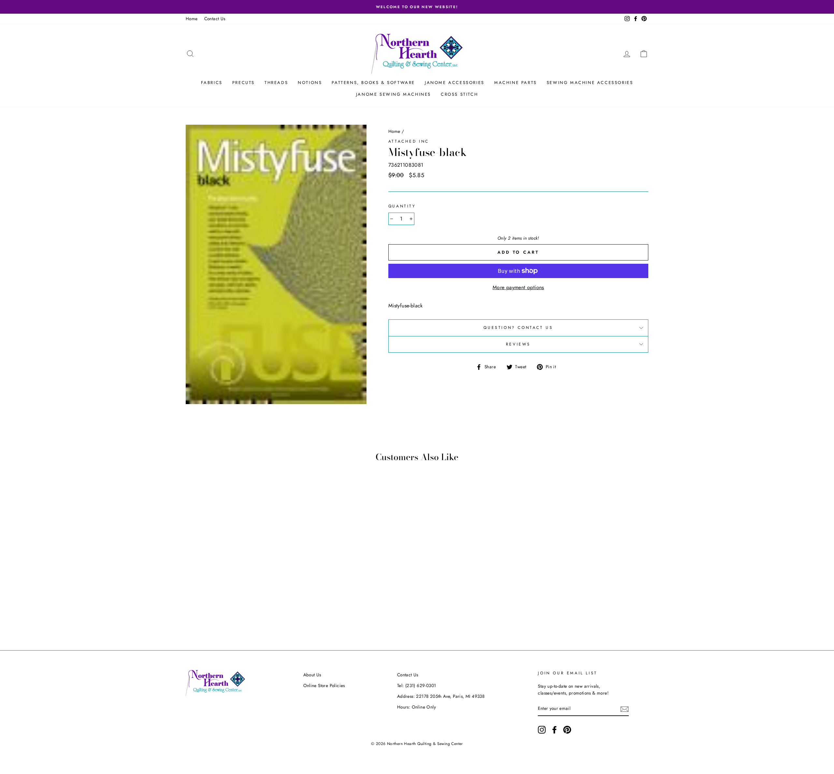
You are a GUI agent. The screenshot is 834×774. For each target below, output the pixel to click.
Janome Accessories (454, 82)
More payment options (518, 287)
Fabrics (212, 82)
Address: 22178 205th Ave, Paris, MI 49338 (440, 696)
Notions (310, 82)
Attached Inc (408, 141)
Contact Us (214, 18)
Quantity (402, 206)
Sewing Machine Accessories (590, 82)
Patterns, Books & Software (373, 82)
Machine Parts (515, 82)
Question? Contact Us (518, 328)
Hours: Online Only (416, 707)
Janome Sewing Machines (393, 94)
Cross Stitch (459, 94)
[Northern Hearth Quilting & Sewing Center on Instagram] (542, 730)
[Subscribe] (624, 709)
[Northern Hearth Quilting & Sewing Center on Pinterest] (567, 730)
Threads (276, 82)
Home (192, 18)
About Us (312, 674)
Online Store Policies (324, 685)
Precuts (243, 82)
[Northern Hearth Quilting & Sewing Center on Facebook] (554, 730)
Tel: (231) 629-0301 (416, 685)
